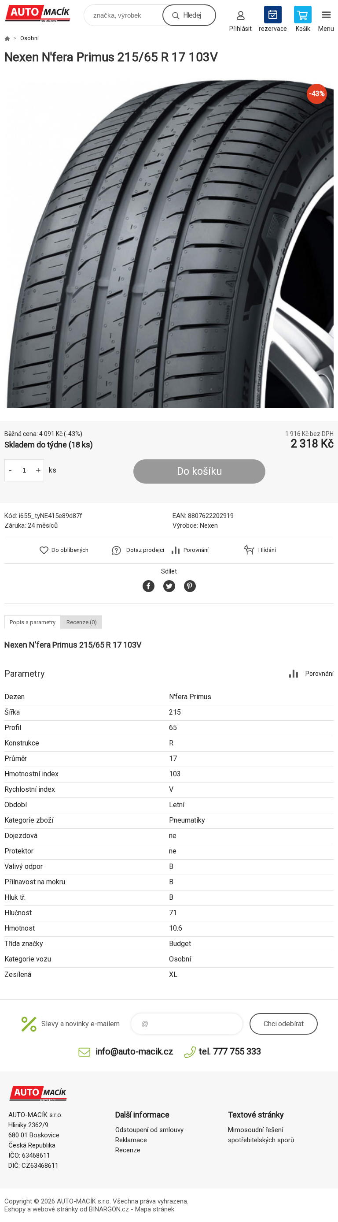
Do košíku (199, 471)
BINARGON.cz (109, 1209)
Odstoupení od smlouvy (149, 1130)
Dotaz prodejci (145, 550)
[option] (169, 243)
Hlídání (267, 550)
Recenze (127, 1150)
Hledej (192, 15)
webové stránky (55, 1209)
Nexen (209, 525)
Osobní (29, 38)
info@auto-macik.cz (134, 1051)
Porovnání (196, 550)
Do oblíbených (69, 550)
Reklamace (131, 1140)
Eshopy (15, 1209)
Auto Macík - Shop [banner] (43, 13)
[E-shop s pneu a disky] (7, 38)
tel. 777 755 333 (230, 1051)
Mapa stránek (154, 1209)
